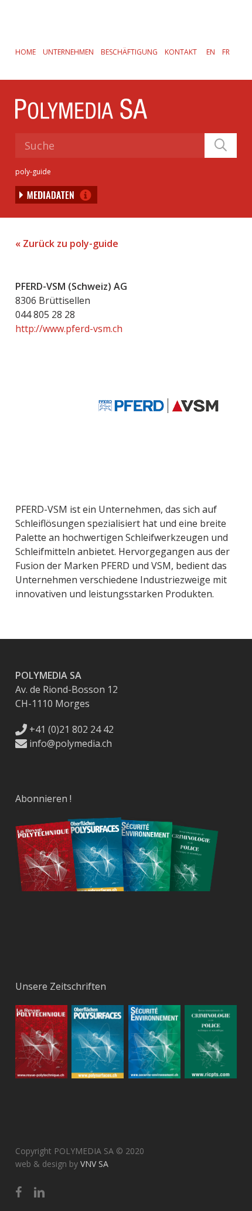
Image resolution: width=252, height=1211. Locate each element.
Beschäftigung (129, 52)
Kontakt (181, 52)
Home (25, 52)
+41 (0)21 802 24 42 (70, 729)
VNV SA (94, 1163)
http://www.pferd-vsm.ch (68, 328)
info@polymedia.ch (70, 743)
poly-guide (33, 172)
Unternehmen (68, 52)
